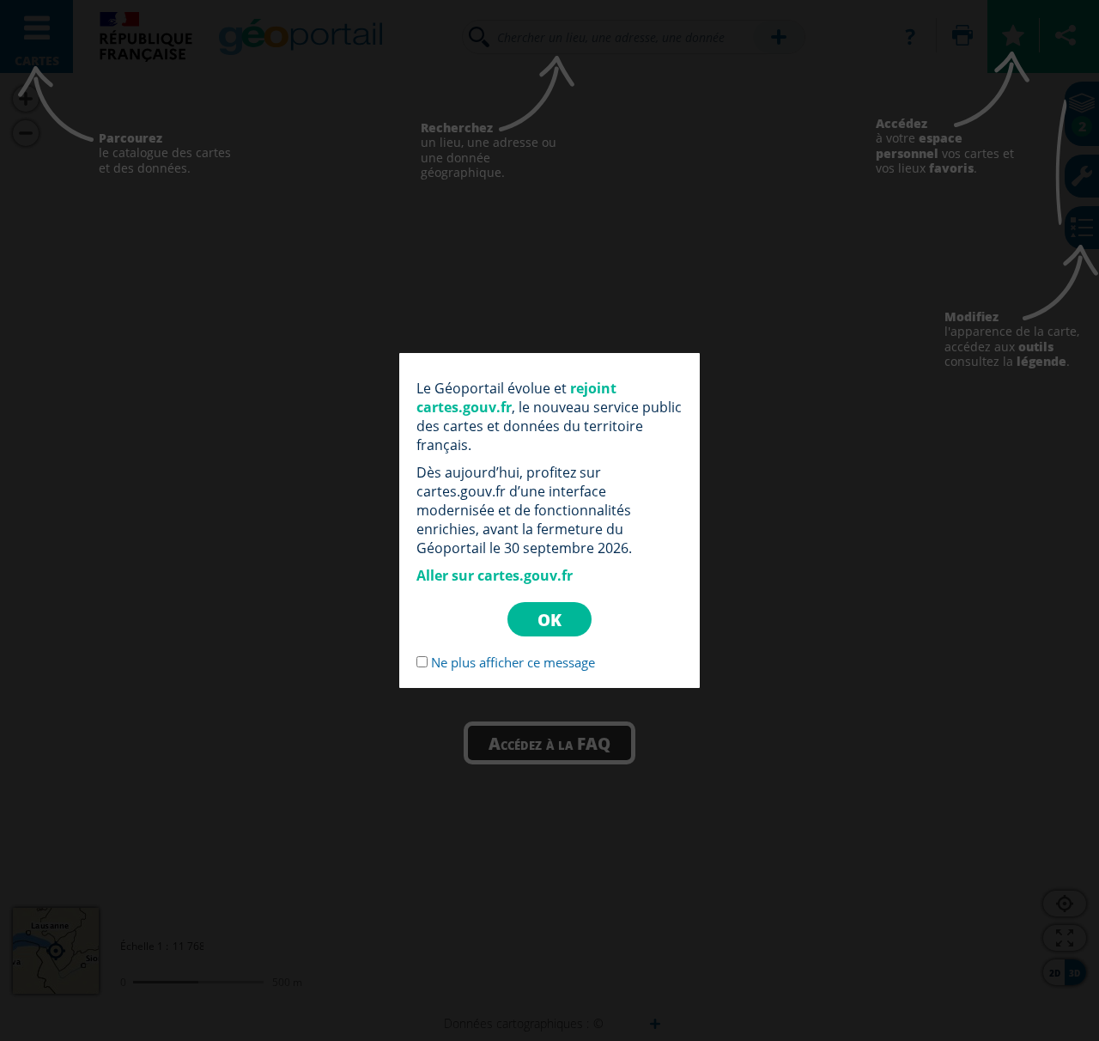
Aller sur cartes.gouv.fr (494, 575)
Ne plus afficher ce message (513, 662)
